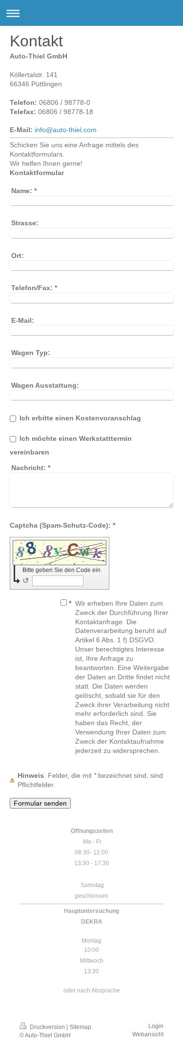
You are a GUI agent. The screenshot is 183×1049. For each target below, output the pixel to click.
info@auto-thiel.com (66, 130)
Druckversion (47, 1027)
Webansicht (147, 1034)
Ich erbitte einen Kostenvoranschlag (80, 418)
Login (155, 1026)
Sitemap (80, 1027)
